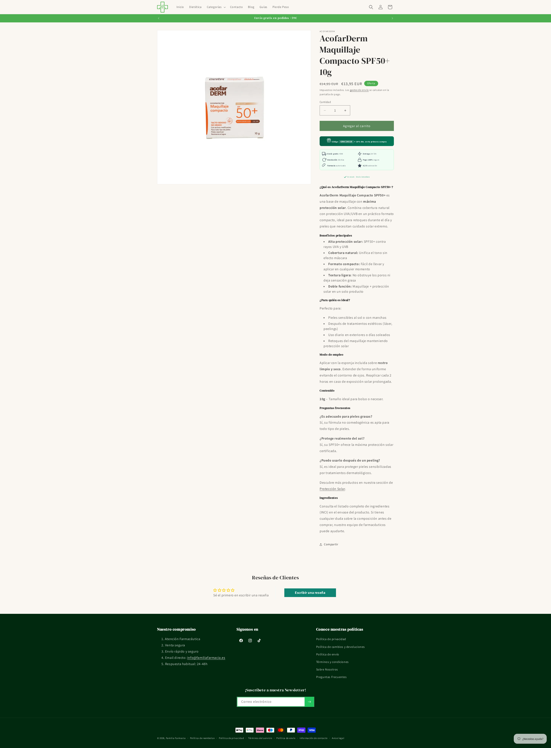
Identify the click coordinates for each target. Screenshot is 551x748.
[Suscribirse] (309, 702)
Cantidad (325, 102)
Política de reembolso (202, 738)
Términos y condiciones (332, 662)
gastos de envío (359, 90)
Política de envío (327, 654)
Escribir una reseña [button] (310, 592)
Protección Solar (332, 489)
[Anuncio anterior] (158, 18)
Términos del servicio (260, 738)
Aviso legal (338, 738)
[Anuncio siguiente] (392, 18)
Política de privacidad (331, 639)
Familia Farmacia (176, 738)
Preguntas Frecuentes (331, 677)
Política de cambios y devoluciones (340, 647)
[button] (216, 6)
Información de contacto (314, 738)
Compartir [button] (331, 544)
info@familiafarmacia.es (206, 657)
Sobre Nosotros (327, 669)
